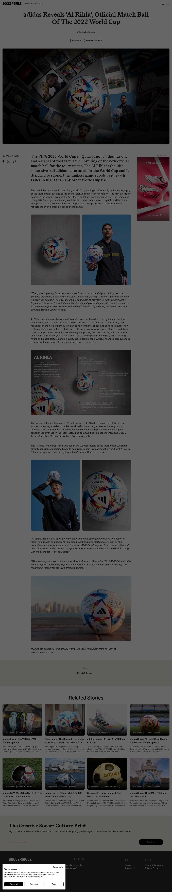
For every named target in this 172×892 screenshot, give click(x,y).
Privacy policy (58, 867)
